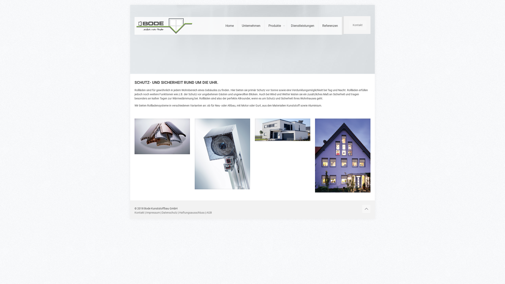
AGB (209, 212)
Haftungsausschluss (192, 212)
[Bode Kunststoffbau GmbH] (165, 24)
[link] (162, 136)
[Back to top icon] (366, 209)
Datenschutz (169, 212)
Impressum (153, 212)
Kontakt (358, 25)
